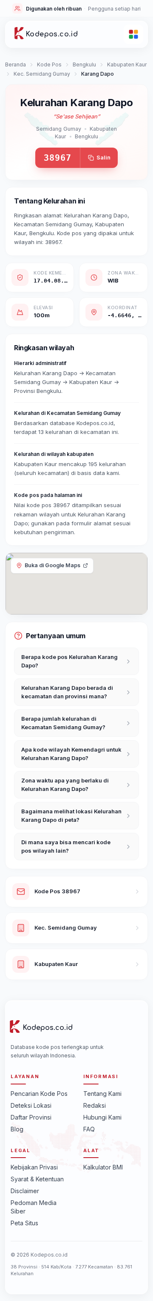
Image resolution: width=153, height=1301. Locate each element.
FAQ (89, 1129)
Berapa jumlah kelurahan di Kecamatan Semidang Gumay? (63, 722)
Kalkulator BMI (103, 1167)
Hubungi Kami (102, 1117)
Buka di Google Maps (52, 565)
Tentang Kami (102, 1093)
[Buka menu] (133, 34)
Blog (17, 1129)
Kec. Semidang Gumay (42, 74)
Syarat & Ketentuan (37, 1179)
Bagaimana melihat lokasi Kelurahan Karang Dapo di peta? (71, 815)
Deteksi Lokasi (31, 1105)
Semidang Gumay (58, 129)
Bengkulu (84, 64)
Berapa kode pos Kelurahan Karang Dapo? (69, 661)
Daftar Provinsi (31, 1117)
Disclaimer (25, 1190)
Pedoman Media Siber (34, 1207)
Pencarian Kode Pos (39, 1093)
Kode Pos (49, 64)
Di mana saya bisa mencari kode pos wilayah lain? (65, 846)
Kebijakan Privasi (34, 1167)
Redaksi (94, 1105)
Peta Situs (24, 1223)
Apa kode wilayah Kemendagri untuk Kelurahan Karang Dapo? (71, 753)
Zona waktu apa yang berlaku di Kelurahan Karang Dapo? (65, 784)
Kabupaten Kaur (127, 64)
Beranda (15, 64)
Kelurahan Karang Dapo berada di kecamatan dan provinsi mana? (67, 692)
